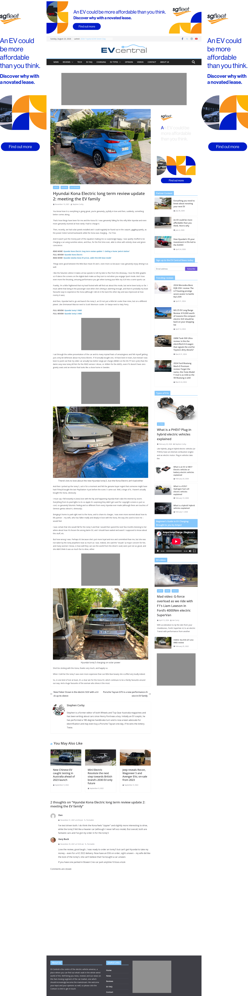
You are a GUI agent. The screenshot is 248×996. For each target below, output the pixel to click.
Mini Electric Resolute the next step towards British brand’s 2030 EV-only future (100, 776)
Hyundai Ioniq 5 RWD (73, 310)
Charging (101, 62)
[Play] (158, 551)
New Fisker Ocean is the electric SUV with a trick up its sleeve (75, 694)
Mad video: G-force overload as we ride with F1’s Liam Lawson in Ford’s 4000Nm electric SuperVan (175, 605)
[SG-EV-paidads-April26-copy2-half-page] (176, 147)
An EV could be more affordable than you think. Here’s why (182, 223)
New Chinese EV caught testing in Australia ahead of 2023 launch (64, 775)
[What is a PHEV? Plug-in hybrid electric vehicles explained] (176, 408)
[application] (176, 541)
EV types (114, 62)
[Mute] (190, 551)
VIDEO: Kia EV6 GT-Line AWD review (183, 641)
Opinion (129, 62)
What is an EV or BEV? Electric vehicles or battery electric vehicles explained (183, 471)
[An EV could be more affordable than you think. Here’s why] (163, 226)
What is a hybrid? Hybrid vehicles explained (184, 506)
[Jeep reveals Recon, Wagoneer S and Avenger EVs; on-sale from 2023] (135, 751)
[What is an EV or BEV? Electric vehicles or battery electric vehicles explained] (163, 473)
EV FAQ (89, 62)
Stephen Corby (78, 204)
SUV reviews (75, 187)
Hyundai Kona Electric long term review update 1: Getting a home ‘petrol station (96, 251)
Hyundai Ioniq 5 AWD (73, 313)
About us (164, 62)
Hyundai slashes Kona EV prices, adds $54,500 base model (87, 258)
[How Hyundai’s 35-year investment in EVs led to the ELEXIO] (163, 245)
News (56, 62)
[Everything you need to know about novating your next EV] (163, 206)
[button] (71, 62)
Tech (79, 62)
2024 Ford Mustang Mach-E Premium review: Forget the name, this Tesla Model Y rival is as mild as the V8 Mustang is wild (184, 370)
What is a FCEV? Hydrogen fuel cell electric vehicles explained (181, 490)
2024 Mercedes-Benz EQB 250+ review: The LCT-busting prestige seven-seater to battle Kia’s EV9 (183, 291)
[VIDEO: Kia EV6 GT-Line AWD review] (163, 643)
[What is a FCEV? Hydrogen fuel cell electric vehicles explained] (163, 492)
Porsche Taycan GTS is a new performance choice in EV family (125, 694)
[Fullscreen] (194, 551)
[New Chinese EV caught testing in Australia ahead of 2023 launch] (65, 751)
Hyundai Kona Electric (73, 254)
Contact (152, 62)
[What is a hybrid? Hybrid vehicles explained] (163, 509)
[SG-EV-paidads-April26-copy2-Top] (124, 17)
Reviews (66, 62)
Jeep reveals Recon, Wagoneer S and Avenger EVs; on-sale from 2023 (134, 775)
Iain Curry (175, 620)
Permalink (90, 820)
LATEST (56, 187)
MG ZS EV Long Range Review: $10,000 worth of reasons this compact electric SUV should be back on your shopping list (184, 317)
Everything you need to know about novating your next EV (184, 203)
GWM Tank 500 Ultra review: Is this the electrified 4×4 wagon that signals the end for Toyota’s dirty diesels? (184, 344)
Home (108, 970)
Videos (140, 62)
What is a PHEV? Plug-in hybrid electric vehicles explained (174, 434)
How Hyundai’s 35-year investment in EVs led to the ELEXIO (184, 242)
